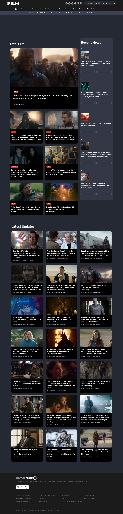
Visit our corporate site (79, 481)
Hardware (48, 9)
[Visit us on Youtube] (72, 3)
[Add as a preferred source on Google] (22, 487)
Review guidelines (22, 501)
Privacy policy (66, 495)
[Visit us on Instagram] (78, 3)
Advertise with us (90, 498)
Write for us (43, 501)
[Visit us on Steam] (81, 3)
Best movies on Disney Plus (73, 12)
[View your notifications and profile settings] (106, 3)
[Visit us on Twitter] (66, 3)
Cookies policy (89, 495)
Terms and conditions (23, 495)
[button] (112, 3)
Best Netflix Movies (42, 12)
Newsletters (91, 9)
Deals (58, 9)
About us (65, 498)
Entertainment (36, 9)
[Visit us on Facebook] (75, 3)
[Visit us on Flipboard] (69, 3)
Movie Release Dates (57, 12)
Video (81, 9)
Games (23, 9)
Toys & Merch (69, 9)
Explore (103, 9)
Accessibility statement (24, 498)
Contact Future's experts (47, 495)
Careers (41, 498)
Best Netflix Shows (90, 12)
